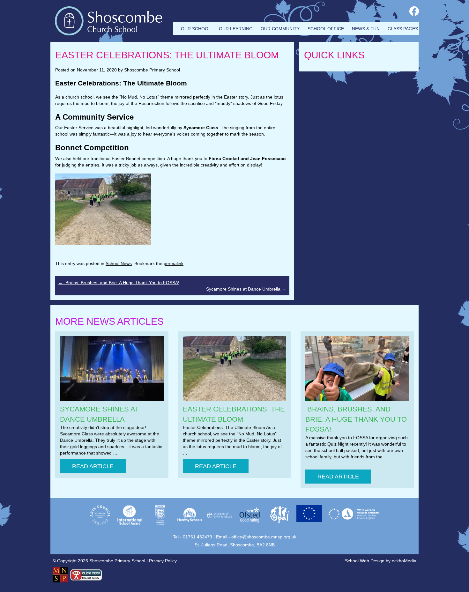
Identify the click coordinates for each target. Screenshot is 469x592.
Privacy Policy (163, 560)
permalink (173, 263)
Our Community (280, 28)
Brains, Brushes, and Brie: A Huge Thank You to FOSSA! (118, 282)
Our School (196, 28)
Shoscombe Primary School (152, 69)
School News (119, 263)
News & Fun (366, 28)
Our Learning (236, 28)
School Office (326, 28)
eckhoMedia (404, 560)
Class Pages (403, 28)
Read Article (93, 466)
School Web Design (364, 560)
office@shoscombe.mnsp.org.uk (263, 536)
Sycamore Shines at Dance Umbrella (246, 289)
